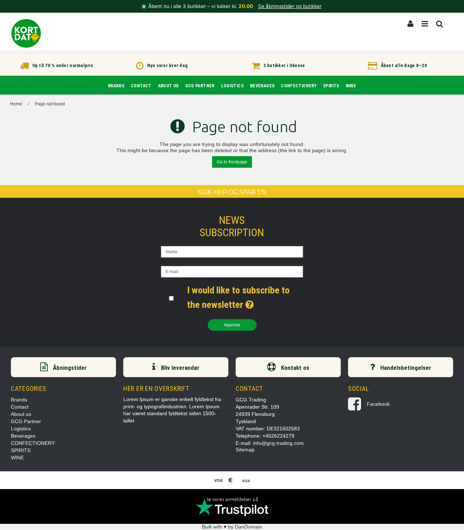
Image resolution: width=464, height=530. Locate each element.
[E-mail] (232, 270)
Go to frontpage (232, 161)
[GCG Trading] (26, 33)
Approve (232, 324)
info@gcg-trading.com (278, 443)
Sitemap (245, 449)
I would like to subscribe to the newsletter (245, 296)
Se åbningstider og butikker (290, 6)
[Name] (232, 251)
